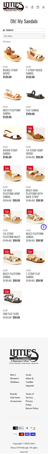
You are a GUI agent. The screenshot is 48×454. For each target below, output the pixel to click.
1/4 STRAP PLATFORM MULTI (11, 235)
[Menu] (43, 6)
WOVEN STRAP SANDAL (10, 152)
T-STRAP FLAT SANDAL (33, 275)
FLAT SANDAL (32, 110)
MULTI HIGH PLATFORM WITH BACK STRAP (34, 193)
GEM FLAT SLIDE (11, 313)
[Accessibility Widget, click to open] (44, 227)
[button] (24, 35)
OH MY (5, 67)
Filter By (9, 30)
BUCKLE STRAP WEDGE (10, 72)
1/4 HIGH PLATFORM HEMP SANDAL (11, 193)
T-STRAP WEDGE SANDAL (34, 72)
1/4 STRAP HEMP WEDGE (34, 152)
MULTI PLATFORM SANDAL (11, 112)
